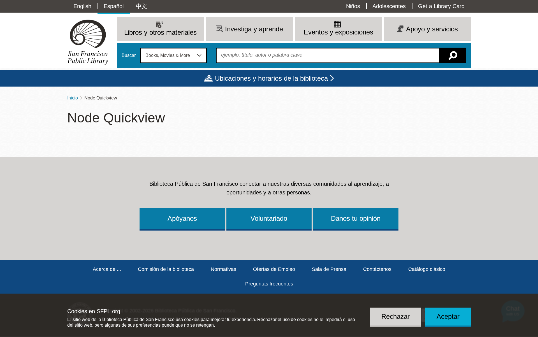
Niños (353, 6)
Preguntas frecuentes (269, 284)
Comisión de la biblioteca (166, 269)
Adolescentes (389, 6)
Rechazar (395, 316)
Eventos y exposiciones (338, 32)
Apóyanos (182, 218)
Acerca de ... (107, 269)
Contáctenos (377, 269)
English (82, 6)
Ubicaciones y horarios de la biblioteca (271, 78)
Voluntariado (269, 218)
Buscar (129, 55)
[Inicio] (87, 42)
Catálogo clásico (426, 269)
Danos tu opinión (356, 218)
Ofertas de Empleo (274, 269)
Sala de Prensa (329, 269)
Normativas (223, 269)
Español (114, 6)
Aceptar (448, 316)
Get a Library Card (441, 6)
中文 (141, 6)
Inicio (72, 98)
